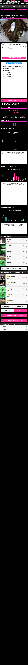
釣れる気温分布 (7, 76)
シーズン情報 (6, 72)
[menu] (1, 1)
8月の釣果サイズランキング (10, 68)
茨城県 (4, 326)
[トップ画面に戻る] (14, 2)
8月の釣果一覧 (6, 70)
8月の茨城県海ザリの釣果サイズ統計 (12, 66)
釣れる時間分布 (7, 74)
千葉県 (4, 329)
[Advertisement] (14, 12)
